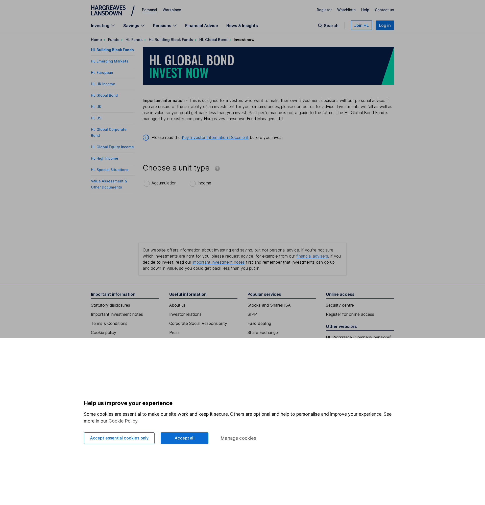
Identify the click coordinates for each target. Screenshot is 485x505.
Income (204, 182)
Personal (149, 10)
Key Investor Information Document (215, 137)
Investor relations (185, 314)
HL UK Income (103, 84)
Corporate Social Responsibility (198, 323)
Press (174, 332)
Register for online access (350, 314)
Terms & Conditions (109, 323)
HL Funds (134, 39)
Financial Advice (201, 25)
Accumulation (164, 182)
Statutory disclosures (110, 305)
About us (177, 305)
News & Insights (242, 25)
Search (331, 25)
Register (324, 10)
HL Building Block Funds (171, 39)
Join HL (361, 25)
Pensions (162, 25)
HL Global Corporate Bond (109, 132)
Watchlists (346, 10)
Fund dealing (259, 323)
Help (365, 10)
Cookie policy (103, 332)
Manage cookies (238, 438)
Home (96, 39)
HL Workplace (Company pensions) (359, 337)
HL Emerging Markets (109, 61)
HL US (96, 118)
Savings (131, 25)
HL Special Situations (109, 169)
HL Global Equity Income (112, 147)
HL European (102, 72)
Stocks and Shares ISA (269, 305)
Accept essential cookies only (119, 437)
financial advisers (312, 256)
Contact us (384, 10)
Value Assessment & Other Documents (109, 184)
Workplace (172, 10)
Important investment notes (117, 314)
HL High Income (104, 158)
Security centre (340, 305)
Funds (113, 39)
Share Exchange (263, 332)
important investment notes (218, 262)
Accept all (185, 437)
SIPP (252, 314)
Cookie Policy (123, 421)
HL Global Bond (213, 39)
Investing (100, 25)
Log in (385, 25)
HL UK (96, 106)
